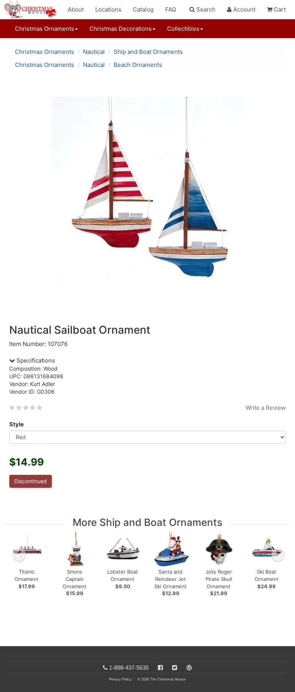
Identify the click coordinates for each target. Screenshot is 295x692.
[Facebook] (160, 667)
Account (243, 9)
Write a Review (265, 407)
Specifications (35, 360)
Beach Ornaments (138, 64)
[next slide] (278, 554)
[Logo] (32, 9)
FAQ (170, 9)
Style (16, 424)
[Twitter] (174, 667)
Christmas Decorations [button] (120, 28)
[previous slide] (19, 554)
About (76, 9)
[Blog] (189, 667)
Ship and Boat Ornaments (148, 51)
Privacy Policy (120, 679)
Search (205, 9)
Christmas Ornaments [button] (44, 28)
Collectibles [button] (183, 28)
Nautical (94, 51)
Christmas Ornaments (44, 51)
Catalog (143, 9)
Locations (108, 9)
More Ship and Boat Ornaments (147, 522)
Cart (279, 9)
